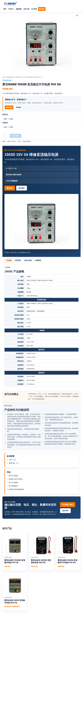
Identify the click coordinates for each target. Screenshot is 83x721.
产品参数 (9, 260)
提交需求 (22, 188)
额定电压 (5, 114)
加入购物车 (15, 136)
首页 (4, 9)
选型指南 (19, 9)
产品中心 (11, 9)
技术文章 (26, 9)
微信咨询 (9, 107)
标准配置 (38, 260)
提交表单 (65, 510)
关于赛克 (34, 9)
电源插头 (5, 122)
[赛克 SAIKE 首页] (10, 3)
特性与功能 (28, 260)
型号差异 (18, 260)
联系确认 (19, 107)
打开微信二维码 (67, 504)
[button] (77, 15)
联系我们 (42, 9)
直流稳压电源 (10, 77)
